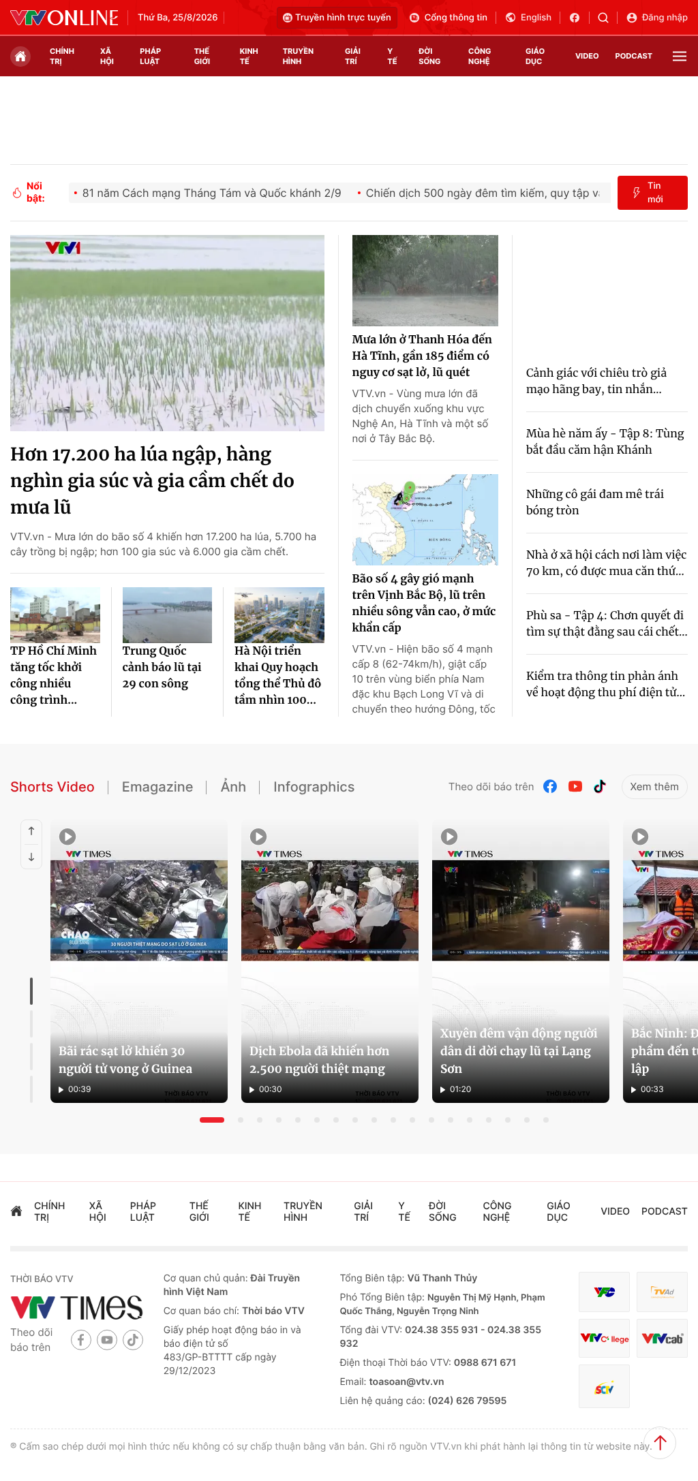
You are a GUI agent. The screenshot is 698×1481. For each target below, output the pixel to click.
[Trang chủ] (20, 56)
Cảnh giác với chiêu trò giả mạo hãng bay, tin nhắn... (596, 381)
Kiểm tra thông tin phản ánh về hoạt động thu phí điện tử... (605, 685)
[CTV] (604, 1338)
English (536, 17)
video (587, 56)
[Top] (659, 1443)
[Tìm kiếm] (608, 18)
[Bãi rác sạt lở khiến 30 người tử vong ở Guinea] (139, 961)
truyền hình (298, 56)
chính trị (62, 56)
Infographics (313, 787)
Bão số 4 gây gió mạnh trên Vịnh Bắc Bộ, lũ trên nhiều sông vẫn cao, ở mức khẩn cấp (424, 603)
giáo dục (535, 56)
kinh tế (249, 56)
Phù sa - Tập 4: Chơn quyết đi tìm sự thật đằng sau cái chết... (607, 624)
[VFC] (604, 1292)
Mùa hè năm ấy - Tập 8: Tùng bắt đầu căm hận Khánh (605, 442)
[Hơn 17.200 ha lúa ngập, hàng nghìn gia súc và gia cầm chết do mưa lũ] (167, 333)
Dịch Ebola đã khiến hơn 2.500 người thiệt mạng (319, 1060)
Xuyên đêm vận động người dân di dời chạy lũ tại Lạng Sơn (519, 1051)
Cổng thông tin (456, 17)
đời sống (429, 56)
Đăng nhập (665, 17)
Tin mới (655, 193)
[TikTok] (600, 786)
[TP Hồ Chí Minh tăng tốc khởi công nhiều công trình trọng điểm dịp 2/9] (55, 615)
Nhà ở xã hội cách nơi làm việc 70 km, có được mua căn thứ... (606, 563)
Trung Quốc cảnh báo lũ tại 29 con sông (162, 667)
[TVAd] (662, 1292)
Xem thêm (655, 786)
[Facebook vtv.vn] (579, 18)
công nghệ (479, 56)
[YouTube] (575, 786)
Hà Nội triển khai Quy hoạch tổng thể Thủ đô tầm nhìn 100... (277, 675)
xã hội (107, 56)
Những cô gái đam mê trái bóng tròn (595, 503)
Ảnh (233, 787)
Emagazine (158, 787)
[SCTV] (604, 1386)
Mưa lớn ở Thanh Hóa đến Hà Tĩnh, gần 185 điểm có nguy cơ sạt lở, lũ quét (422, 356)
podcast (634, 56)
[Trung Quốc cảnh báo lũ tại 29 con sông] (168, 615)
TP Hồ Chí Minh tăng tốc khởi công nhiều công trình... (53, 675)
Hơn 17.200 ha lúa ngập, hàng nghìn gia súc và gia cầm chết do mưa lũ (152, 481)
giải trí (353, 56)
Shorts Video (52, 787)
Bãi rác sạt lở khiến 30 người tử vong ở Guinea (125, 1060)
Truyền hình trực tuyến (343, 17)
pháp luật (150, 56)
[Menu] (679, 56)
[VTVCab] (662, 1338)
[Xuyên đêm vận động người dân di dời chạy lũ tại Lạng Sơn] (520, 961)
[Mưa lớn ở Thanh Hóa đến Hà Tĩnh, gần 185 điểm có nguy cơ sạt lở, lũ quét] (425, 280)
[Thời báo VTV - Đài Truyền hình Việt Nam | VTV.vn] (64, 17)
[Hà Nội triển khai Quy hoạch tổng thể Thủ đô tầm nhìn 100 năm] (279, 615)
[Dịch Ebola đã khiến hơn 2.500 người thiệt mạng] (330, 961)
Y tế (392, 56)
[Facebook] (551, 786)
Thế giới (202, 56)
